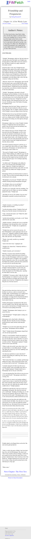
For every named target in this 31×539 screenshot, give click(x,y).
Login (28, 1)
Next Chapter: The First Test (15, 471)
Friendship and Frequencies (15, 12)
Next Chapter (25, 23)
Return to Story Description (15, 477)
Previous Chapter (7, 23)
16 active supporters (9, 535)
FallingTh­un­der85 (16, 17)
